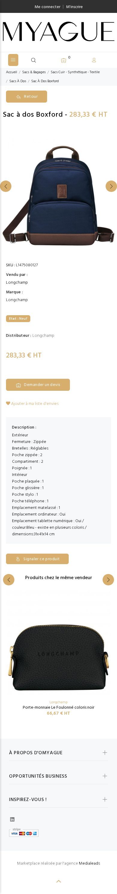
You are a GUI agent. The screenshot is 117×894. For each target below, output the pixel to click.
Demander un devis (42, 384)
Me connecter (47, 7)
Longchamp (17, 283)
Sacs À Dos (17, 81)
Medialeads (89, 863)
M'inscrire (74, 7)
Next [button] (111, 186)
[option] (58, 191)
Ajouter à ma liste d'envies (34, 403)
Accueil (11, 72)
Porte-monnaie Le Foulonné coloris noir (58, 707)
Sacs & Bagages (34, 72)
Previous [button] (5, 186)
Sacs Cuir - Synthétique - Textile (75, 72)
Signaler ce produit (41, 559)
